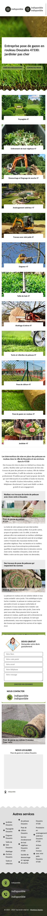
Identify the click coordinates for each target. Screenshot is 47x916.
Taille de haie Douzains (9, 845)
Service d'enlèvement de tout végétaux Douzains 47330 (25, 844)
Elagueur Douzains (9, 837)
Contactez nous (34, 68)
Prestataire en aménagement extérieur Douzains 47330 (40, 834)
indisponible (17, 9)
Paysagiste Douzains (9, 830)
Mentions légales (36, 910)
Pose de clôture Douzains (24, 830)
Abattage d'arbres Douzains (9, 854)
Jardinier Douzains (9, 823)
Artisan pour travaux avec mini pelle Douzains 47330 (39, 854)
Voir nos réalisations (12, 68)
